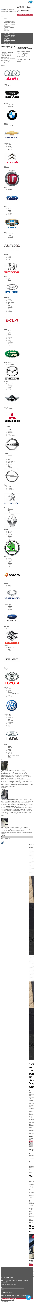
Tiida (9, 466)
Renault (31, 844)
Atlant (9, 587)
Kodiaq (10, 559)
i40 (8, 303)
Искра (9, 749)
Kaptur (10, 536)
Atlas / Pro (11, 233)
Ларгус (10, 752)
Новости (6, 29)
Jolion (9, 257)
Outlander (10, 432)
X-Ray (9, 757)
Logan (9, 537)
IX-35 (9, 305)
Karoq (9, 561)
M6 (9, 259)
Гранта (10, 747)
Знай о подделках (9, 27)
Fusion (9, 210)
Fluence (10, 534)
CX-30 (10, 386)
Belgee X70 (11, 106)
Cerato (9, 334)
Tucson (10, 311)
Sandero (10, 539)
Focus (9, 208)
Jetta (9, 719)
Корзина (3, 1301)
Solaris (9, 308)
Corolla (10, 692)
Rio (9, 338)
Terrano (10, 464)
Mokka (10, 488)
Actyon (10, 606)
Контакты (7, 30)
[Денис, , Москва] (4, 798)
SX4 (9, 649)
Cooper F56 (11, 408)
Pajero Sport (11, 435)
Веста (9, 746)
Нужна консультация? (7, 1300)
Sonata (9, 310)
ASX (9, 428)
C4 (8, 168)
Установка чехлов (9, 22)
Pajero (9, 434)
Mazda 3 (10, 383)
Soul (9, 345)
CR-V (9, 280)
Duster (9, 532)
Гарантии (7, 26)
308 (9, 510)
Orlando (10, 149)
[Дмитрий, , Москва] (4, 769)
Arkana (10, 531)
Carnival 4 (10, 331)
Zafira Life (11, 489)
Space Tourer (11, 170)
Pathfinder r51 (12, 461)
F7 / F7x (10, 256)
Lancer (10, 431)
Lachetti (10, 148)
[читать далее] (20, 776)
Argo (9, 585)
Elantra (10, 300)
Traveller (10, 509)
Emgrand (10, 237)
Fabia (9, 558)
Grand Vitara (11, 647)
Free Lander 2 (11, 364)
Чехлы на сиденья (9, 21)
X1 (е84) (10, 125)
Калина (10, 750)
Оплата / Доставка (9, 24)
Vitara (9, 650)
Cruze (9, 146)
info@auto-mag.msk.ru (7, 1277)
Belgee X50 (11, 105)
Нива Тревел (11, 754)
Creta (9, 299)
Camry (9, 690)
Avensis (10, 688)
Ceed (9, 332)
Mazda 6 (10, 385)
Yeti (9, 566)
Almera (10, 455)
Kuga (9, 211)
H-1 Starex (11, 302)
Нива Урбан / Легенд (14, 755)
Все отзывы (4, 838)
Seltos (9, 340)
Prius (9, 695)
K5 (8, 335)
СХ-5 (9, 388)
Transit (9, 214)
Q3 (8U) (10, 85)
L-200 (9, 429)
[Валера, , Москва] (4, 826)
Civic (9, 278)
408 (9, 512)
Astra (9, 486)
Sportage (10, 342)
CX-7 (9, 389)
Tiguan (10, 727)
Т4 (8, 669)
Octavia (10, 563)
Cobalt (9, 144)
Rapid (9, 564)
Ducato (10, 189)
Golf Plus (10, 720)
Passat (9, 723)
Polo (9, 725)
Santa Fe (10, 307)
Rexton (10, 609)
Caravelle (10, 717)
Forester (10, 628)
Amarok (10, 715)
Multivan (10, 722)
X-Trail (10, 467)
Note (9, 459)
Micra (9, 458)
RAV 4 (10, 696)
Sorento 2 (10, 343)
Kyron (9, 607)
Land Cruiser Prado (13, 693)
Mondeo (10, 213)
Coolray (10, 235)
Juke (9, 456)
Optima (10, 337)
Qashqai (10, 462)
